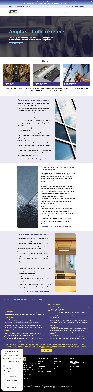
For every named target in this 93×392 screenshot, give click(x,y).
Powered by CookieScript (12, 389)
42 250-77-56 (70, 6)
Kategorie (65, 12)
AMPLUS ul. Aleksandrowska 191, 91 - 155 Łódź (20, 6)
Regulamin (40, 361)
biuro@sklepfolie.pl (80, 6)
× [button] (21, 350)
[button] (12, 387)
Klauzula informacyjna (43, 368)
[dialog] (12, 370)
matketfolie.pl (64, 3)
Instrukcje (71, 12)
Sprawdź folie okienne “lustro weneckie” (38, 291)
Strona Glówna (57, 361)
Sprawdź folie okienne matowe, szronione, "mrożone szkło (57, 226)
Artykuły (77, 12)
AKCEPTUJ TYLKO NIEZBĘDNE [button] (12, 384)
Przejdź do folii (16, 43)
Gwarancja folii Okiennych (44, 371)
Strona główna (58, 12)
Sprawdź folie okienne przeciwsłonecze (39, 159)
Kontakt (82, 12)
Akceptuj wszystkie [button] (12, 380)
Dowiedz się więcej (7, 362)
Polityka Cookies (42, 366)
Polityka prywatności (43, 363)
